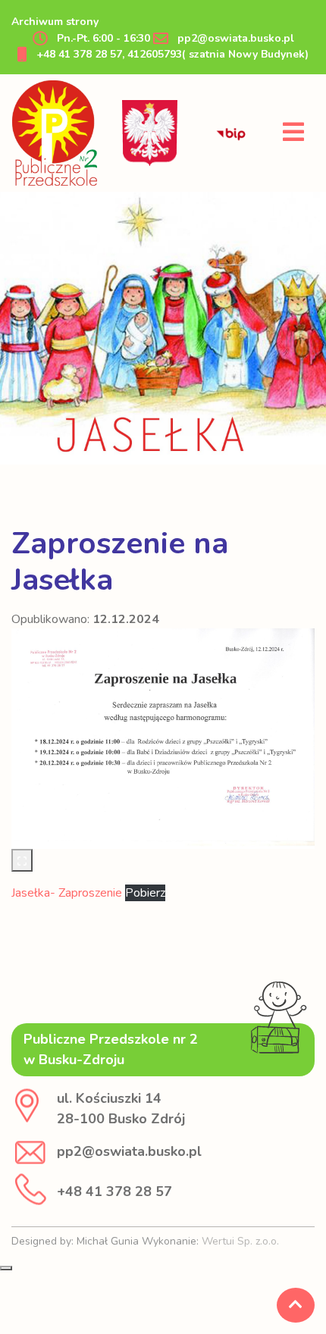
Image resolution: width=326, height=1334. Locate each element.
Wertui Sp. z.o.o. (240, 1241)
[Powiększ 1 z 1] (22, 860)
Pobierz (145, 893)
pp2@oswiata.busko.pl (234, 38)
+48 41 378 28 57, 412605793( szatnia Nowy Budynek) (171, 54)
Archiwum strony (55, 21)
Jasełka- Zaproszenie (68, 893)
